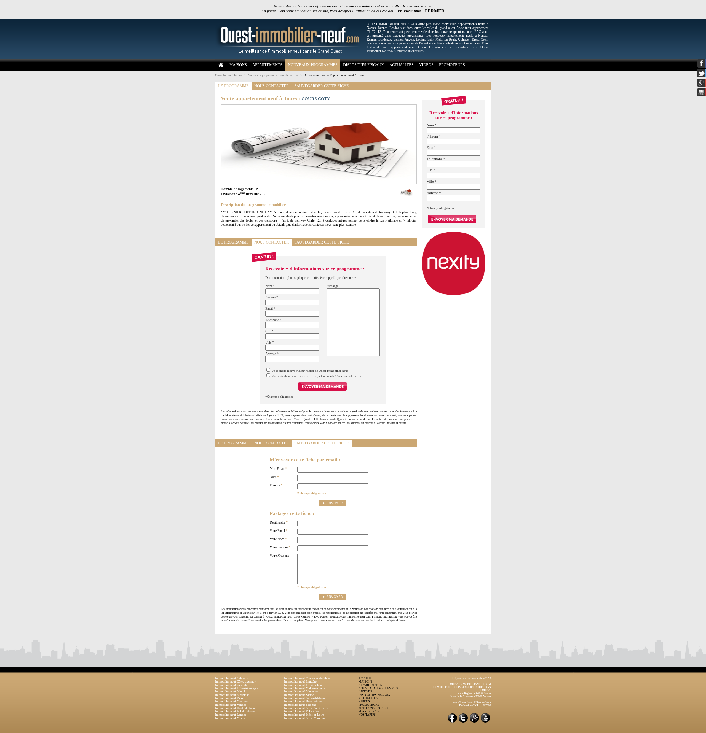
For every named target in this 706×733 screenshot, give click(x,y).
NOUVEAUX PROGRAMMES (313, 65)
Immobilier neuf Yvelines (231, 701)
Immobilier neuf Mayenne (301, 691)
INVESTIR (366, 691)
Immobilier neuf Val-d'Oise (301, 711)
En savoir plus (409, 11)
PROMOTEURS (452, 65)
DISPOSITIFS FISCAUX (363, 65)
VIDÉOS (426, 65)
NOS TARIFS (367, 714)
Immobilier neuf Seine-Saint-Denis (306, 708)
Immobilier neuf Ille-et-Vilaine (303, 684)
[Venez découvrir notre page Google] (474, 722)
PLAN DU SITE (369, 711)
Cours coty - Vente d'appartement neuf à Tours (334, 75)
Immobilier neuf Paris (229, 698)
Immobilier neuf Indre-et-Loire (304, 714)
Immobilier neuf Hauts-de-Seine (235, 708)
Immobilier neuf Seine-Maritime (304, 717)
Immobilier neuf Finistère (300, 681)
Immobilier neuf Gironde (231, 684)
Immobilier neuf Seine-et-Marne (304, 698)
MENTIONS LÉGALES (374, 708)
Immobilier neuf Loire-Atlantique (236, 688)
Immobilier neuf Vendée (230, 704)
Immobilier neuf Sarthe (299, 694)
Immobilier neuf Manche (231, 691)
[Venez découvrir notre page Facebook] (452, 722)
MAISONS (238, 65)
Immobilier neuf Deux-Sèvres (303, 701)
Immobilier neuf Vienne (230, 717)
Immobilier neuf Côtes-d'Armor (235, 681)
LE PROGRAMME (233, 86)
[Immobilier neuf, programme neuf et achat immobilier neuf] (289, 58)
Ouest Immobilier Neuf (230, 75)
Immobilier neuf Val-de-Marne (235, 711)
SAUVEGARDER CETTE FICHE (321, 86)
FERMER (435, 11)
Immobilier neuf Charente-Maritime (307, 678)
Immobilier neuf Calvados (231, 678)
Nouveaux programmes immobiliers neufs (275, 75)
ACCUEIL (365, 678)
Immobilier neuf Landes (230, 714)
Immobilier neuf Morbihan (232, 694)
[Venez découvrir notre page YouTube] (485, 722)
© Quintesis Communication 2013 (471, 678)
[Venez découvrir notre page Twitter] (463, 722)
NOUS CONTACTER (271, 86)
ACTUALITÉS (401, 65)
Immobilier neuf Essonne (300, 704)
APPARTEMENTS (267, 65)
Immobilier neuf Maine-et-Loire (304, 688)
